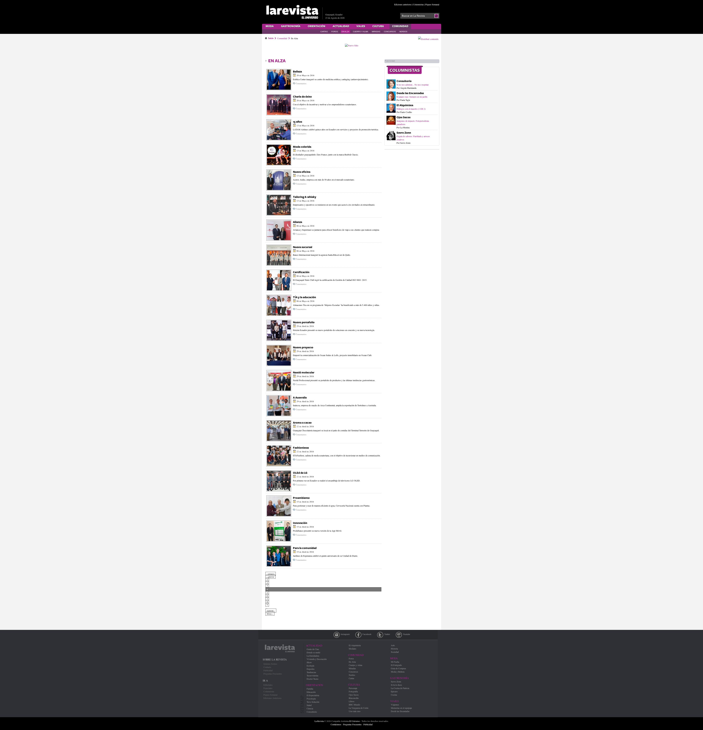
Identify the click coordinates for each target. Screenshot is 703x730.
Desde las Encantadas (410, 93)
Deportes (311, 668)
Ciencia (310, 708)
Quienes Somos (270, 663)
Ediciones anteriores (403, 4)
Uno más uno (354, 711)
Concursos (390, 32)
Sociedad (395, 651)
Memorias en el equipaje (401, 707)
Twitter (380, 635)
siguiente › (271, 610)
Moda (270, 26)
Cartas (324, 32)
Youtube (399, 635)
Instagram (336, 635)
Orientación (316, 26)
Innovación (300, 523)
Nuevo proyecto (303, 347)
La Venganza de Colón (358, 707)
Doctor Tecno (312, 678)
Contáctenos (336, 724)
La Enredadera (313, 655)
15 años (297, 122)
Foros (334, 32)
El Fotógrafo (396, 665)
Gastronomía (290, 26)
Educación (311, 691)
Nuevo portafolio (304, 322)
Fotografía (353, 691)
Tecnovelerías (312, 675)
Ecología (310, 665)
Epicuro (394, 691)
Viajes (360, 26)
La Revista (319, 721)
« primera (270, 574)
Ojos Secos (403, 117)
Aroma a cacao (302, 422)
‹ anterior (270, 577)
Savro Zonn (404, 133)
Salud (309, 705)
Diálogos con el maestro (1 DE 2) (411, 108)
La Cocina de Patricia (400, 688)
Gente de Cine (313, 649)
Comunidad (400, 26)
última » (270, 613)
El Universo (354, 721)
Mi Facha (395, 661)
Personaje (353, 688)
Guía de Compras (398, 668)
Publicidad (268, 670)
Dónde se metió (313, 652)
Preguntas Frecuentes (272, 673)
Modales (352, 648)
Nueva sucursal (302, 247)
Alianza (297, 222)
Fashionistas (301, 448)
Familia (310, 688)
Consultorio (404, 81)
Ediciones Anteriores (272, 698)
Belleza (297, 71)
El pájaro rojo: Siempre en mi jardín (412, 96)
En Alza (345, 32)
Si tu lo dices (396, 684)
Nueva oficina (301, 172)
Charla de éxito (302, 96)
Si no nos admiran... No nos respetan (413, 84)
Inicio (271, 37)
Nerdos (403, 32)
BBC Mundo (354, 704)
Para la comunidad (305, 548)
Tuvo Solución (313, 701)
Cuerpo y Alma (360, 32)
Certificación (301, 272)
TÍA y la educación (304, 297)
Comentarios (301, 83)
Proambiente (301, 498)
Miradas (376, 32)
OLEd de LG (300, 473)
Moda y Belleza (397, 671)
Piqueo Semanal (432, 4)
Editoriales (268, 684)
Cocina (394, 694)
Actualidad (341, 26)
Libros (351, 701)
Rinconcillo (354, 698)
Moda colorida (302, 147)
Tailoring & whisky (304, 197)
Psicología (311, 698)
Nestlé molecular (303, 372)
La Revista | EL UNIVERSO (292, 12)
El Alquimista (405, 105)
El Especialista (313, 695)
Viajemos (395, 704)
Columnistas (418, 4)
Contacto (267, 667)
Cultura (378, 26)
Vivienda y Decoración (317, 659)
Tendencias (311, 672)
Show (309, 662)
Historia (394, 648)
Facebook (358, 635)
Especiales (267, 688)
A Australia (300, 397)
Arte (393, 645)
